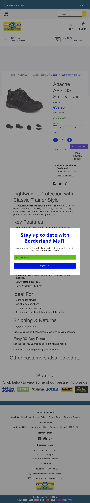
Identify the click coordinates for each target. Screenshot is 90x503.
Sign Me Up (45, 265)
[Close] (77, 231)
